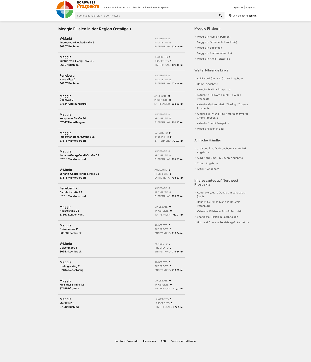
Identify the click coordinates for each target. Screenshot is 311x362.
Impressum (149, 341)
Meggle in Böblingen (209, 47)
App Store (238, 7)
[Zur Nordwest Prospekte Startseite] (77, 5)
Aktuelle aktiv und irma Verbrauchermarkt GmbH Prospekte (222, 115)
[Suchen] (221, 15)
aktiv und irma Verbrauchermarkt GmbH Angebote (221, 150)
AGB (163, 341)
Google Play (251, 7)
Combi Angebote (207, 84)
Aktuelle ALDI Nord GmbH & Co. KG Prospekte (219, 96)
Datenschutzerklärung (183, 341)
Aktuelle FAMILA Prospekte (213, 89)
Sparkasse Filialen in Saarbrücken (217, 216)
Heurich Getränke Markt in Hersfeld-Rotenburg (219, 203)
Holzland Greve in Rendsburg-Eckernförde (223, 222)
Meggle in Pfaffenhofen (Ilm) (214, 53)
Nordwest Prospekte (157, 7)
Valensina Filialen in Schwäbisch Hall (219, 211)
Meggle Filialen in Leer (210, 128)
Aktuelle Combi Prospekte (213, 123)
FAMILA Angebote (208, 168)
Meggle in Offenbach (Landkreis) (217, 42)
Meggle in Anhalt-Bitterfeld (213, 58)
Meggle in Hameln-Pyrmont (213, 36)
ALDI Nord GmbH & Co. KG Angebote (220, 78)
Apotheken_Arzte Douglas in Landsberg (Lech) (221, 194)
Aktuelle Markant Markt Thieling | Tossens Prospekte (222, 106)
